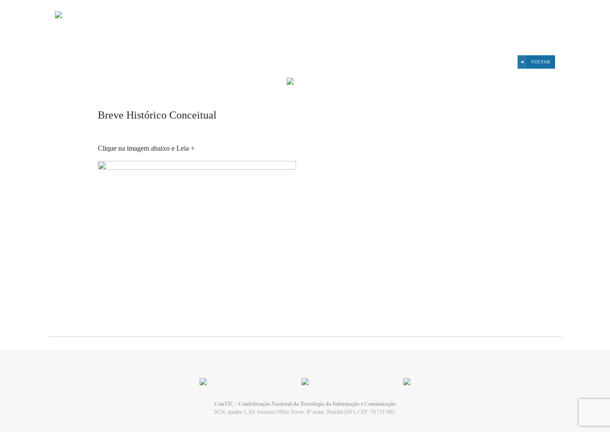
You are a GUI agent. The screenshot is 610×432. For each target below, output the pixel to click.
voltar (541, 61)
